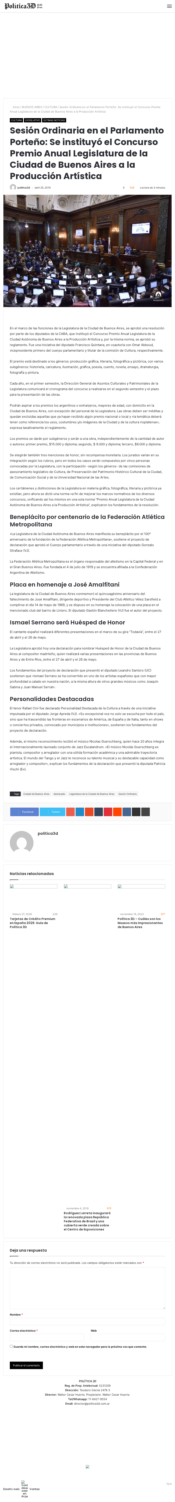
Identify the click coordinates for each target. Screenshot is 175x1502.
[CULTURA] (23, 6)
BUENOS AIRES (32, 107)
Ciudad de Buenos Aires (36, 793)
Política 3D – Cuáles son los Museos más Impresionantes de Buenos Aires (140, 923)
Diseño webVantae (21, 1489)
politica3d (24, 187)
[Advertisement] (87, 55)
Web (94, 1330)
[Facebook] (146, 1484)
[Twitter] (151, 1484)
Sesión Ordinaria (127, 793)
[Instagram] (162, 1484)
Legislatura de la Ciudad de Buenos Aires (91, 793)
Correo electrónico (24, 1330)
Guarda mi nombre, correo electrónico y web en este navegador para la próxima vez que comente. (80, 1346)
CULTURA (50, 107)
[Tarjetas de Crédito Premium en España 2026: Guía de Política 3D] (33, 897)
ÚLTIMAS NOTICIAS (54, 120)
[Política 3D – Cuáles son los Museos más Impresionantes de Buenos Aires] (141, 897)
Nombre (16, 1314)
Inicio (16, 107)
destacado (59, 793)
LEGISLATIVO (32, 120)
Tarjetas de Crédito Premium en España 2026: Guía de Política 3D (32, 923)
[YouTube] (156, 1484)
